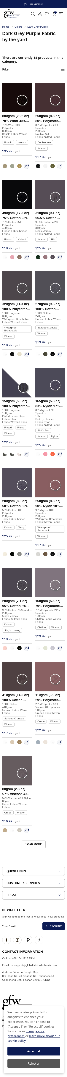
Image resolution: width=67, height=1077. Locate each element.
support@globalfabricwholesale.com (35, 965)
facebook (6, 940)
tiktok (39, 940)
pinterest (28, 940)
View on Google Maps (26, 972)
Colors (18, 26)
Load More (33, 844)
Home (5, 26)
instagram (17, 940)
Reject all (34, 1063)
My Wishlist (47, 14)
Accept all (34, 1051)
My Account (40, 14)
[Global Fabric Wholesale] (12, 13)
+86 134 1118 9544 (23, 958)
